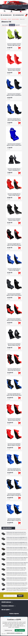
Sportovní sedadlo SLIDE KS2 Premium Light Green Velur (14, 44)
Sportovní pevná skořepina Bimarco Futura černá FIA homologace (14, 419)
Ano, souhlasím (20, 630)
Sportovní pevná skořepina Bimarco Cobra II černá (14, 219)
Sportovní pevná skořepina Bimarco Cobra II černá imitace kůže (14, 294)
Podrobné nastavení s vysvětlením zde (14, 633)
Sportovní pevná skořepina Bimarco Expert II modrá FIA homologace (14, 519)
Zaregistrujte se (25, 8)
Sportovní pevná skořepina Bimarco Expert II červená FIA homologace (14, 494)
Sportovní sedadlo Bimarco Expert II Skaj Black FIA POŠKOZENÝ (14, 169)
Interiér (9, 19)
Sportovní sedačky (15, 19)
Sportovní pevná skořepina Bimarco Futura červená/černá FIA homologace (14, 319)
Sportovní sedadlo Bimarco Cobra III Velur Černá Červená (14, 244)
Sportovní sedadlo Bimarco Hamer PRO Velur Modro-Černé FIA (14, 394)
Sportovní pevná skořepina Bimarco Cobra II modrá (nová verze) (14, 144)
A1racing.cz (14, 2)
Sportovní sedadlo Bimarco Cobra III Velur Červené (14, 194)
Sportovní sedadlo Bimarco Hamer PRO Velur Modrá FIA (14, 469)
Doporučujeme (5, 25)
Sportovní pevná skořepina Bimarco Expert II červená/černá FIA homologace (14, 444)
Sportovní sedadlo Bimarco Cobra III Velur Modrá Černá (14, 119)
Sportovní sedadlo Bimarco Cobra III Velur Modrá (14, 269)
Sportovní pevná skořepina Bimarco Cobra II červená (14, 69)
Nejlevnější (12, 25)
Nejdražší (17, 25)
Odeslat (20, 595)
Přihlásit (11, 12)
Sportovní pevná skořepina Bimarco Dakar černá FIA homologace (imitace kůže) (14, 344)
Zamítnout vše (8, 630)
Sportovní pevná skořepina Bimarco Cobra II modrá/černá (14, 94)
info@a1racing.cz (5, 6)
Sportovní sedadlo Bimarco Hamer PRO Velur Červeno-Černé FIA (14, 369)
